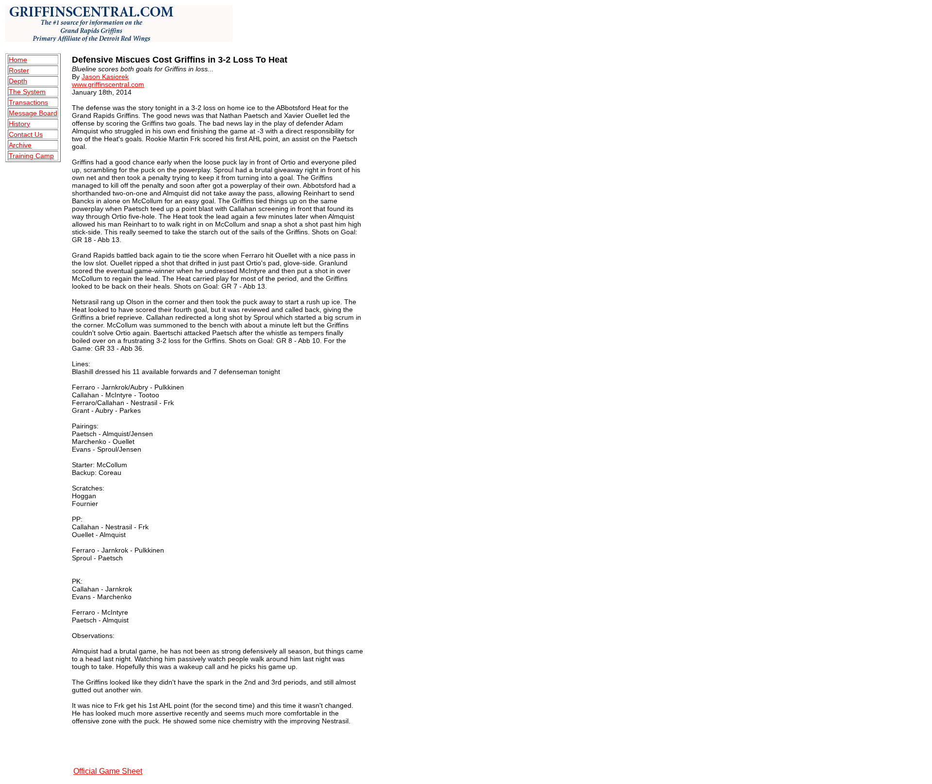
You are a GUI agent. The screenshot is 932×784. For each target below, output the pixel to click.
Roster (19, 70)
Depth (18, 81)
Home (18, 60)
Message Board (33, 113)
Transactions (28, 102)
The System (27, 92)
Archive (20, 145)
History (19, 124)
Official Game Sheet (107, 771)
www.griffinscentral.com (108, 84)
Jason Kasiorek (105, 77)
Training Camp (31, 156)
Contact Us (26, 134)
